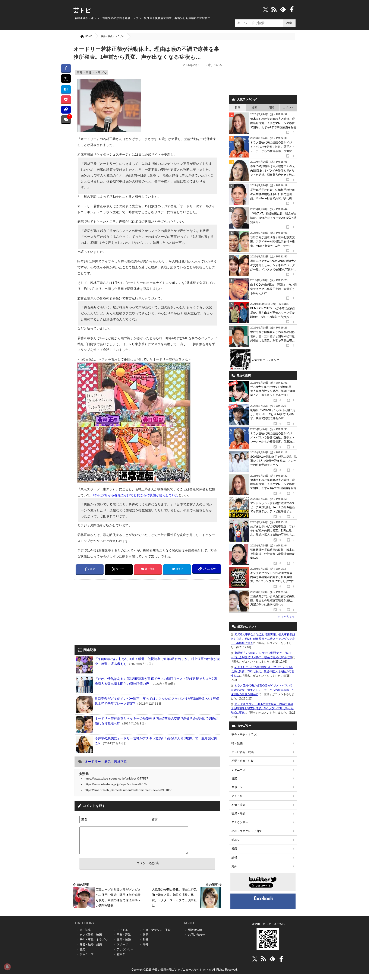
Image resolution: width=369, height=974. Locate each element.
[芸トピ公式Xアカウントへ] (255, 958)
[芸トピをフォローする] (265, 9)
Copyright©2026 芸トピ (185, 969)
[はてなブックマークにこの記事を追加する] (65, 89)
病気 (107, 761)
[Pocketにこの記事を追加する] (65, 99)
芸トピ (82, 10)
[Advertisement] (110, 613)
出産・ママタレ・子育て (246, 831)
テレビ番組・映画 (242, 752)
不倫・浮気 (238, 804)
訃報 (234, 857)
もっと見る (286, 616)
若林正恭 (120, 761)
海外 (234, 866)
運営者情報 (195, 930)
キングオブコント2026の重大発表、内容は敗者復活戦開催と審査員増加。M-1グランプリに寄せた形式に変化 (262, 708)
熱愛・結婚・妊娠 (242, 760)
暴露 (234, 848)
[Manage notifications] (7, 966)
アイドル (237, 795)
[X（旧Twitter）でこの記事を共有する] (65, 78)
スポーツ (237, 787)
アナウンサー (239, 822)
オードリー (93, 761)
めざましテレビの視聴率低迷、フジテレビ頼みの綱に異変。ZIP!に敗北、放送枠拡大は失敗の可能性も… (262, 671)
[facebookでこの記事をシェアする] (65, 68)
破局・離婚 (238, 813)
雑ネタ (235, 839)
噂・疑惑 (237, 743)
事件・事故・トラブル (112, 36)
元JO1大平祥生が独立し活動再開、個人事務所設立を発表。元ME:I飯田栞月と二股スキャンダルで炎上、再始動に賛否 (263, 639)
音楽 (234, 778)
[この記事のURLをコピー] (65, 110)
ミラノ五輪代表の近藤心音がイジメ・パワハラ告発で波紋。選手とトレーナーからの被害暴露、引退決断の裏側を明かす (262, 690)
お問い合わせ (196, 934)
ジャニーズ (238, 769)
